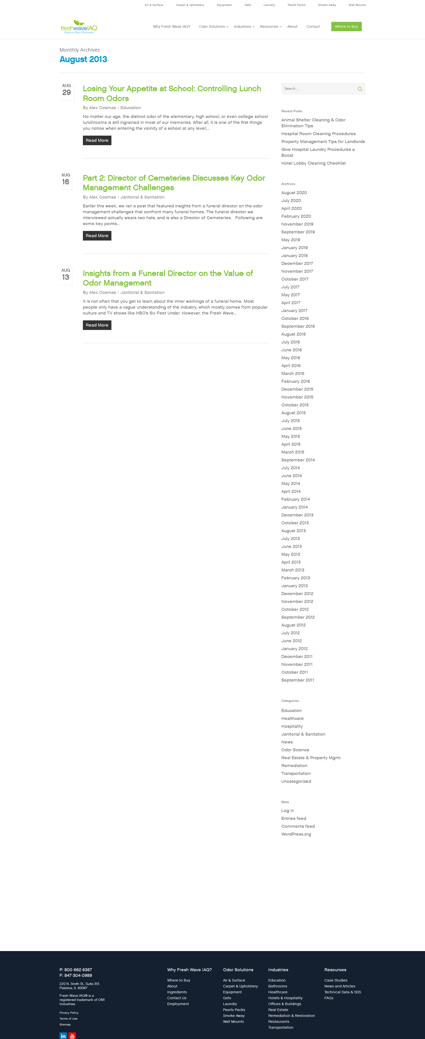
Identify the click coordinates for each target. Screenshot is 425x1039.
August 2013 (293, 531)
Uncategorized (296, 781)
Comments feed (298, 826)
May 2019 (290, 240)
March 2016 (292, 373)
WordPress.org (296, 834)
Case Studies (336, 980)
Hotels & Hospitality (285, 998)
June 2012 (291, 641)
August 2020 (294, 193)
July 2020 (291, 200)
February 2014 (295, 499)
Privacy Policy (69, 1013)
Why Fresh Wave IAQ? (171, 26)
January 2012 (294, 649)
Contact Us (176, 998)
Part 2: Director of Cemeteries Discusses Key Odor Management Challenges (174, 183)
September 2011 (297, 680)
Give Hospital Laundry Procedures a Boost (318, 152)
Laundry (269, 5)
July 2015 (290, 421)
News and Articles (339, 986)
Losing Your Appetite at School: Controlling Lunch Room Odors (172, 93)
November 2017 (297, 271)
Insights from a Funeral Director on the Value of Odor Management (168, 278)
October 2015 (295, 405)
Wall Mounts (357, 5)
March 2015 (292, 452)
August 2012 (293, 625)
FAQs (329, 998)
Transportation (296, 773)
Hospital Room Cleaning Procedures (318, 134)
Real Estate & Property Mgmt (311, 758)
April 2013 (291, 562)
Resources (269, 26)
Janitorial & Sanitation (143, 197)
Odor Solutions (212, 26)
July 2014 (290, 468)
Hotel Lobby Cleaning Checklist (313, 163)
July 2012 (290, 633)
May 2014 (290, 483)
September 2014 (298, 460)
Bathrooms (277, 986)
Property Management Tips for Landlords (323, 141)
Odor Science (295, 750)
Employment (178, 1003)
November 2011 (297, 664)
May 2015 (290, 436)
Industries (242, 26)
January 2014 (294, 507)
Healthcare (292, 718)
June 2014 (291, 476)
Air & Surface (154, 5)
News (287, 742)
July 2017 (290, 287)
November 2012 (297, 601)
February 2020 (296, 216)
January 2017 (294, 310)
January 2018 (294, 255)
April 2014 (291, 491)
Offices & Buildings (284, 1003)
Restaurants (278, 1021)
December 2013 (297, 515)
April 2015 (291, 444)
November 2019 (297, 224)
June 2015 (291, 428)
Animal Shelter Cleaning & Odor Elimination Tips (313, 123)
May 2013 (290, 554)
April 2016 (291, 366)
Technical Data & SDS (342, 992)
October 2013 (295, 523)
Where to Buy (346, 26)
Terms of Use (68, 1019)
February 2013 (295, 578)
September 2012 (298, 617)
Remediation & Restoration (291, 1015)
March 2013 (292, 570)
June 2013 (291, 546)
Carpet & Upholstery (190, 5)
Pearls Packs (296, 5)
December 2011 (297, 656)
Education (131, 108)
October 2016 (295, 318)
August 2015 (293, 413)
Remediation (294, 766)
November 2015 (297, 397)
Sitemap (65, 1024)
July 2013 (290, 538)
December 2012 (297, 594)
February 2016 (295, 381)
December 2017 (297, 263)
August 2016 (293, 334)
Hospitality (292, 726)
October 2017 (294, 279)
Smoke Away (327, 5)
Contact (313, 26)
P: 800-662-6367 (76, 970)
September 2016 (298, 326)
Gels (248, 5)
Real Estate (278, 1009)
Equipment (224, 5)
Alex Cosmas (102, 108)
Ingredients (177, 992)
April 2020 (291, 208)
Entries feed (293, 818)
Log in (287, 810)
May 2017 (290, 295)
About (292, 26)
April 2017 (290, 303)
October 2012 (295, 609)
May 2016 (290, 358)
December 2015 (297, 389)
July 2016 (290, 342)
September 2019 (298, 232)
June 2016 (291, 350)
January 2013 (294, 586)
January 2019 (294, 248)
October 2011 (294, 672)
